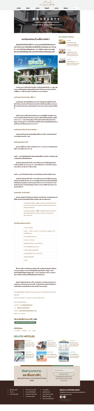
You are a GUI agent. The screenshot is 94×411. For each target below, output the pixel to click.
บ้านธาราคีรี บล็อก (14, 394)
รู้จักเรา (28, 8)
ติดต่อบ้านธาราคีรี (47, 396)
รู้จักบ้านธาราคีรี (13, 390)
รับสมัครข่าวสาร (64, 374)
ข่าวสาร (11, 392)
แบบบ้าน (37, 8)
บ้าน (29, 331)
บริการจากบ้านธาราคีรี (31, 390)
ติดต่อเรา (66, 8)
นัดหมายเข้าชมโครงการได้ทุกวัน (25, 322)
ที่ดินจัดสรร (24, 331)
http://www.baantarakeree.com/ (28, 311)
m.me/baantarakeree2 (26, 305)
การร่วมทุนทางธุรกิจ (30, 396)
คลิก (35, 319)
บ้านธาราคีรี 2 (17, 331)
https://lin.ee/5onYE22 (23, 308)
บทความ (56, 8)
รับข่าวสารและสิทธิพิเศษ (65, 400)
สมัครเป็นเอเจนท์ (46, 392)
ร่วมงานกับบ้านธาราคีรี (48, 394)
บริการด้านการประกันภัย (31, 394)
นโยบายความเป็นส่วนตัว (48, 399)
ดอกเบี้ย (33, 331)
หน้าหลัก (19, 8)
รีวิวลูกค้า (47, 8)
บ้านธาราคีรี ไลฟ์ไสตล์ (31, 392)
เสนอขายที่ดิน (46, 390)
